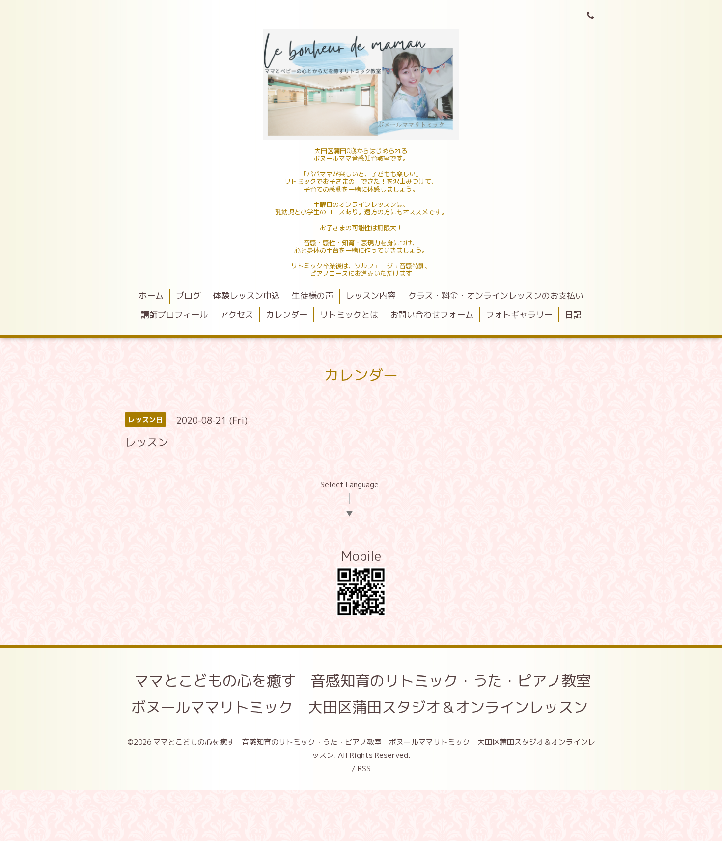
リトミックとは (349, 314)
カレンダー (286, 314)
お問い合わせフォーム (431, 314)
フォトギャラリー (519, 314)
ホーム (151, 295)
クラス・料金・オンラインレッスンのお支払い (495, 295)
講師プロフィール (174, 314)
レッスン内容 (371, 295)
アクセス (236, 314)
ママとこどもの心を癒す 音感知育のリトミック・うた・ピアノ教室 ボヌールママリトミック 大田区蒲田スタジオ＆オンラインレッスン (368, 694)
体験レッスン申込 (246, 295)
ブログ (188, 295)
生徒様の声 (312, 295)
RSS (364, 768)
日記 (573, 314)
